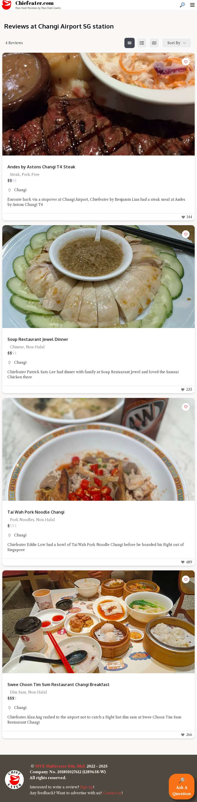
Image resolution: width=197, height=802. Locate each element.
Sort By (174, 43)
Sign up (86, 787)
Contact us (112, 793)
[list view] (142, 43)
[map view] (154, 43)
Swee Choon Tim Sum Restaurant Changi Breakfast (58, 684)
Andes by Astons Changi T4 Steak (41, 166)
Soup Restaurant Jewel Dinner (37, 339)
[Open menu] (192, 5)
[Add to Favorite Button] (186, 62)
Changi (20, 190)
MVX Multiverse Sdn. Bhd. (60, 766)
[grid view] (129, 43)
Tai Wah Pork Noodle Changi (35, 512)
